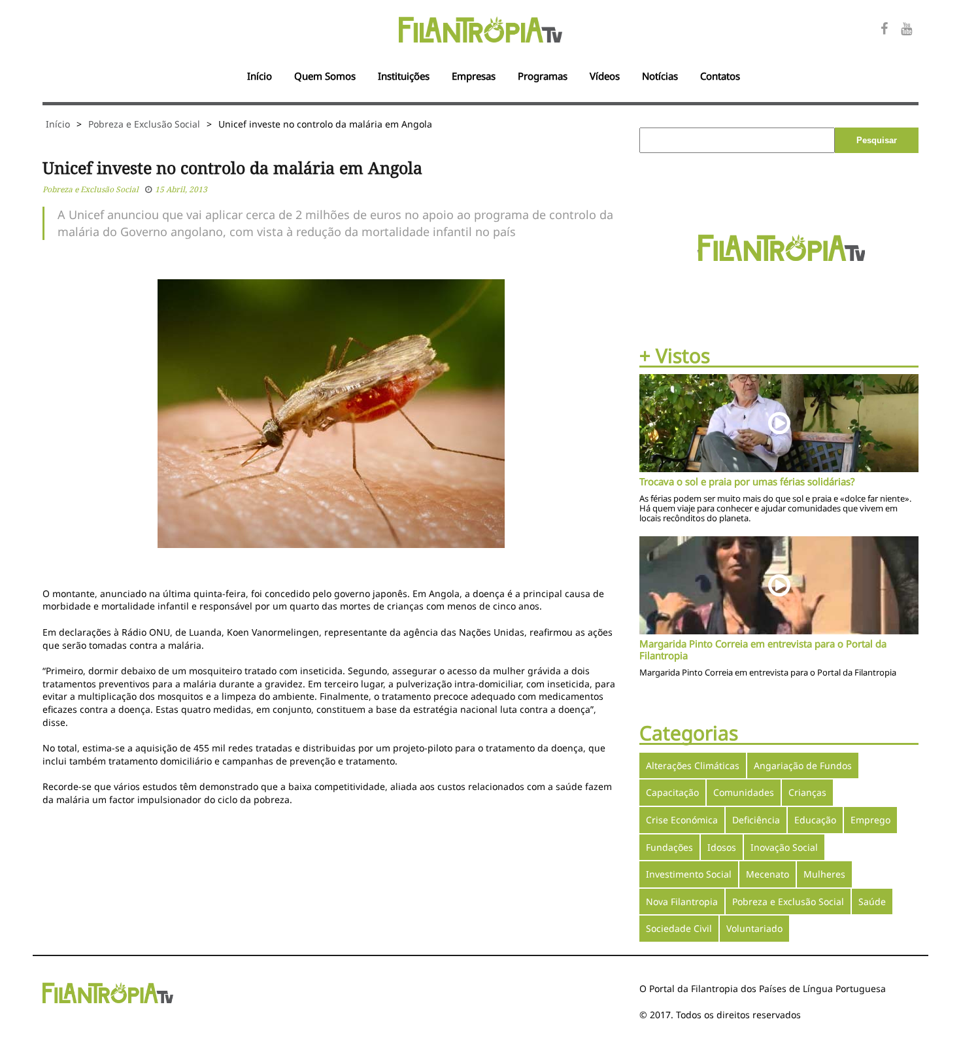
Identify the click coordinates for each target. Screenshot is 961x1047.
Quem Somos (325, 75)
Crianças (807, 792)
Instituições (404, 75)
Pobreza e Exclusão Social (144, 124)
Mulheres (824, 874)
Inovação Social (784, 847)
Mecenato (767, 874)
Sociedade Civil (679, 928)
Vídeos (605, 75)
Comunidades (743, 792)
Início (259, 75)
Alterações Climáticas (692, 765)
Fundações (669, 847)
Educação (815, 820)
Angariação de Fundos (803, 765)
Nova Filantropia (682, 901)
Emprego (870, 820)
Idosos (721, 847)
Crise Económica (682, 820)
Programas (542, 75)
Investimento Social (689, 874)
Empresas (474, 75)
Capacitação (672, 792)
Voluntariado (754, 928)
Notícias (660, 75)
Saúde (872, 901)
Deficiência (756, 820)
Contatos (720, 75)
